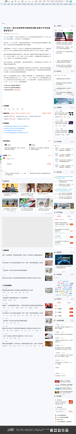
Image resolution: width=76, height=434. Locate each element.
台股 (15, 1)
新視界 (54, 4)
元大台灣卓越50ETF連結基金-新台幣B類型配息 (62, 241)
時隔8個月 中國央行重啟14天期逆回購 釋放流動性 (40, 173)
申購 (72, 224)
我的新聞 (65, 4)
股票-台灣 (61, 238)
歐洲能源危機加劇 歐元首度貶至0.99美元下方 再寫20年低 (16, 126)
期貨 (39, 4)
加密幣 (36, 1)
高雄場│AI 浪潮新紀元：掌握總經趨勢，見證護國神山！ (66, 166)
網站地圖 (43, 429)
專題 (58, 4)
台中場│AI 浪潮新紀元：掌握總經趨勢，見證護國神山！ (66, 149)
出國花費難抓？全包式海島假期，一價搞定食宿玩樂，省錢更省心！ (10, 209)
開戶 (72, 231)
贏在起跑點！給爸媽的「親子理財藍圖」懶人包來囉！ (21, 113)
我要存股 (49, 113)
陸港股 (22, 1)
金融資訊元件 (31, 429)
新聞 (12, 1)
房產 (47, 4)
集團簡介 (22, 429)
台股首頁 (44, 113)
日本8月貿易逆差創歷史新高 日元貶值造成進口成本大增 (16, 132)
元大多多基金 (58, 236)
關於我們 (17, 429)
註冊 (71, 1)
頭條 (5, 4)
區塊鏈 (42, 4)
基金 (26, 1)
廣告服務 (26, 429)
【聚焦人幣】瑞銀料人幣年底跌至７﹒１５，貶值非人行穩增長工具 (15, 174)
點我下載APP (17, 90)
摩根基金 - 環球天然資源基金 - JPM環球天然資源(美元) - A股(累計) (62, 223)
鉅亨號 (44, 1)
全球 (32, 1)
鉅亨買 (40, 1)
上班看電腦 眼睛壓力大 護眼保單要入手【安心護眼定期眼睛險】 (27, 194)
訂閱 (48, 1)
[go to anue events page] (65, 1)
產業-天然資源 (61, 226)
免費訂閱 (70, 411)
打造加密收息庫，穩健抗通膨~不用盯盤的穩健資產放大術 (66, 160)
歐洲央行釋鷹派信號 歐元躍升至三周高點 (13, 130)
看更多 (49, 140)
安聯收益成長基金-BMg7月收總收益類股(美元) (62, 230)
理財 (50, 4)
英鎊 (15, 39)
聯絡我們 (36, 429)
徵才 (40, 429)
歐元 (45, 37)
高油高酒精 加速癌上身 (43, 193)
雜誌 (61, 4)
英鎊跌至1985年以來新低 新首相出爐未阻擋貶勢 (14, 128)
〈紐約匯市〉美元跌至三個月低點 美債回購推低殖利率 (44, 209)
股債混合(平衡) (62, 232)
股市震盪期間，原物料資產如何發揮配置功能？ (10, 194)
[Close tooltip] (10, 175)
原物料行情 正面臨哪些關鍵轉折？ (13, 85)
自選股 (70, 4)
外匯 (29, 1)
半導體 (59, 316)
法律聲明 (47, 429)
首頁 (9, 1)
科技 (15, 4)
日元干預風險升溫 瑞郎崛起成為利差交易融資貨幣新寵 (27, 209)
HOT (60, 148)
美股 (19, 1)
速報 (28, 4)
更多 (71, 30)
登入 (69, 1)
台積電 (59, 312)
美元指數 (6, 37)
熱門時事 (24, 4)
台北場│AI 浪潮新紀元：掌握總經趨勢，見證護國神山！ (66, 155)
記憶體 (59, 308)
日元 (49, 37)
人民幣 (11, 43)
